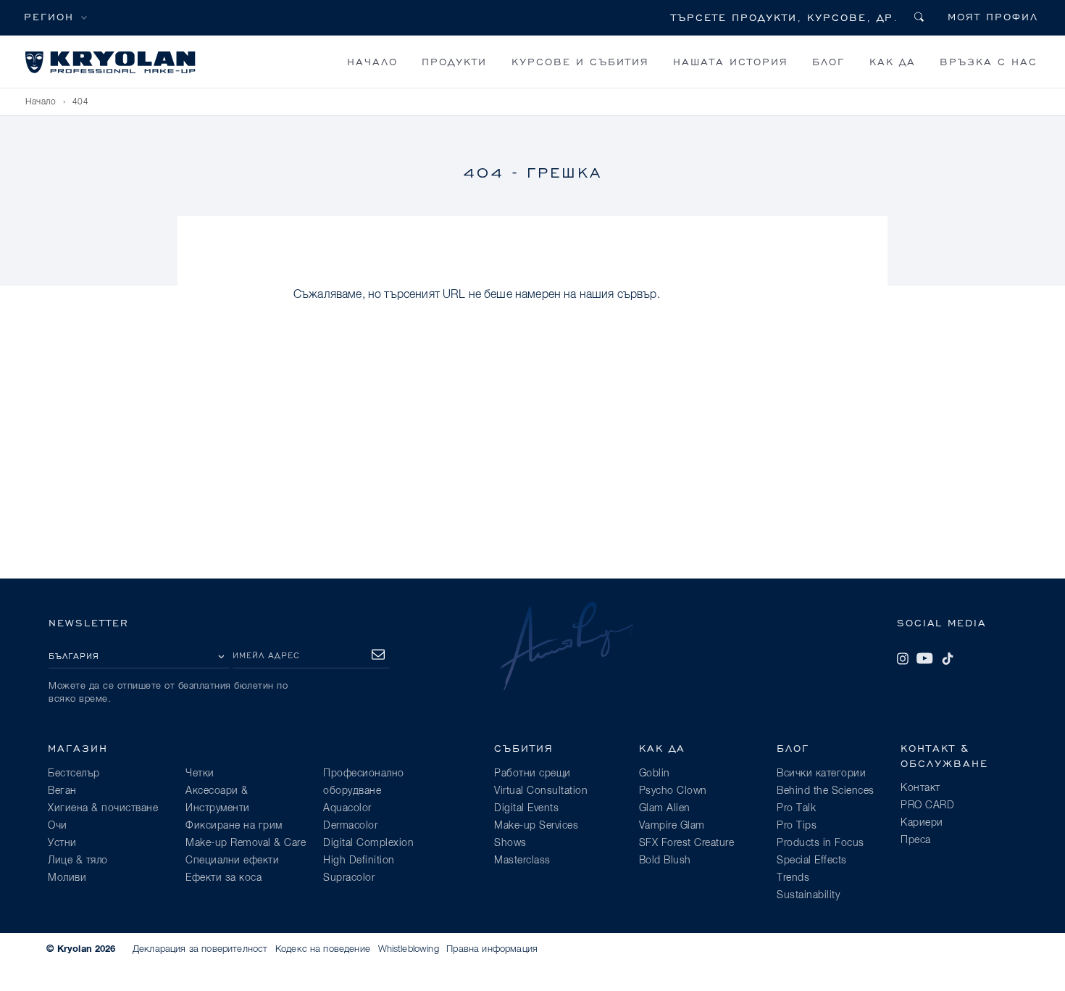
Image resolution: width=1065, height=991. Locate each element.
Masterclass (522, 860)
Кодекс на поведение (322, 949)
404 (80, 102)
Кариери (922, 823)
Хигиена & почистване (103, 808)
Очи (57, 826)
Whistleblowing (408, 949)
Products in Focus (820, 843)
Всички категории (821, 773)
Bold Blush (665, 860)
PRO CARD (927, 805)
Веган (62, 791)
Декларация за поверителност (200, 949)
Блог (828, 61)
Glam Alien (664, 808)
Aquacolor (347, 808)
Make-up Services (536, 826)
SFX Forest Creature (687, 843)
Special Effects (812, 860)
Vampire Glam (672, 826)
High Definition (359, 860)
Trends (793, 878)
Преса (916, 840)
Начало (372, 61)
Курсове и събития (580, 61)
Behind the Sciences (825, 791)
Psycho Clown (673, 791)
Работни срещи (532, 773)
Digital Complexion (368, 843)
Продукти (454, 61)
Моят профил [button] (993, 16)
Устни (62, 843)
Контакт (920, 788)
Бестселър (74, 773)
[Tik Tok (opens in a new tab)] (947, 658)
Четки (199, 773)
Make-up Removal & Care (245, 843)
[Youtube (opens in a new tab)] (924, 658)
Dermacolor (350, 826)
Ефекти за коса (223, 878)
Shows (510, 843)
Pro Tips (796, 826)
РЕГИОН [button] (49, 16)
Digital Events (526, 808)
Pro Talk (796, 808)
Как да (892, 61)
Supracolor (349, 878)
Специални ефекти (232, 860)
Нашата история (730, 61)
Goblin (654, 773)
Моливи (67, 878)
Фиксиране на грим (234, 826)
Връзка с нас (988, 61)
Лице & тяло (78, 860)
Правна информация (492, 949)
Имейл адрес (266, 655)
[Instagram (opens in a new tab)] (903, 658)
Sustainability (808, 895)
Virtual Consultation (541, 791)
